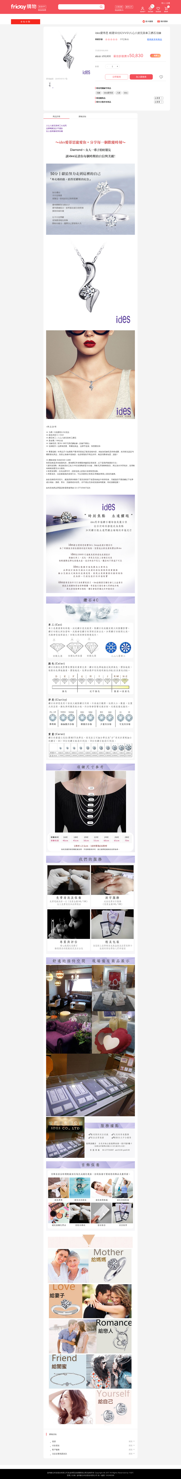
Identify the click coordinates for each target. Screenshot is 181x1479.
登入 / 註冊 (165, 3)
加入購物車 (141, 77)
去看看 (158, 98)
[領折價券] (162, 21)
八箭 (118, 93)
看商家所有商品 (154, 39)
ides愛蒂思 (108, 93)
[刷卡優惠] (147, 21)
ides (125, 93)
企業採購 (119, 7)
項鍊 (98, 93)
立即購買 (116, 77)
